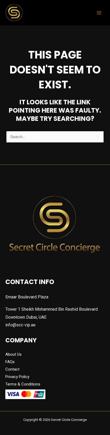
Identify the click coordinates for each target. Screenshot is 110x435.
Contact (12, 369)
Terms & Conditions (22, 384)
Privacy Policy (17, 376)
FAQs (10, 361)
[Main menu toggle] (99, 12)
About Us (13, 354)
